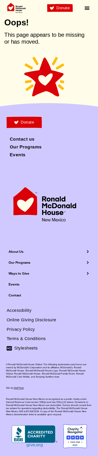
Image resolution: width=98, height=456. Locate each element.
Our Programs (19, 262)
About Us (16, 251)
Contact (15, 295)
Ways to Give (19, 273)
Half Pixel (19, 388)
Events (14, 284)
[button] (87, 8)
